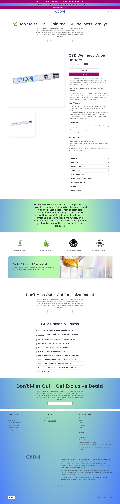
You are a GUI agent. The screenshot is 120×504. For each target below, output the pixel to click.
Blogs (80, 420)
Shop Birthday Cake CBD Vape (77, 148)
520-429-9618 (52, 421)
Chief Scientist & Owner (14, 425)
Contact (81, 427)
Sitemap (81, 449)
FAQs (80, 422)
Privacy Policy (82, 432)
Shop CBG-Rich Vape (75, 150)
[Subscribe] (70, 40)
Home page (11, 417)
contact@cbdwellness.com (55, 424)
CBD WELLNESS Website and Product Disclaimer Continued (94, 447)
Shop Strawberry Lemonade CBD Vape (98, 148)
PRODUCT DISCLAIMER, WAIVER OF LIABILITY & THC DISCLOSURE (95, 444)
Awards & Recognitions (14, 422)
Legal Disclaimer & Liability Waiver (88, 442)
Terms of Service (83, 440)
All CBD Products (12, 420)
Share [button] (71, 154)
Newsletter (82, 425)
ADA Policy (82, 430)
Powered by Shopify (108, 497)
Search (81, 417)
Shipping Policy (83, 437)
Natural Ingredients (13, 427)
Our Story (10, 430)
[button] (9, 11)
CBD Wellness (101, 497)
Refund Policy (82, 435)
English (11, 497)
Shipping (71, 66)
